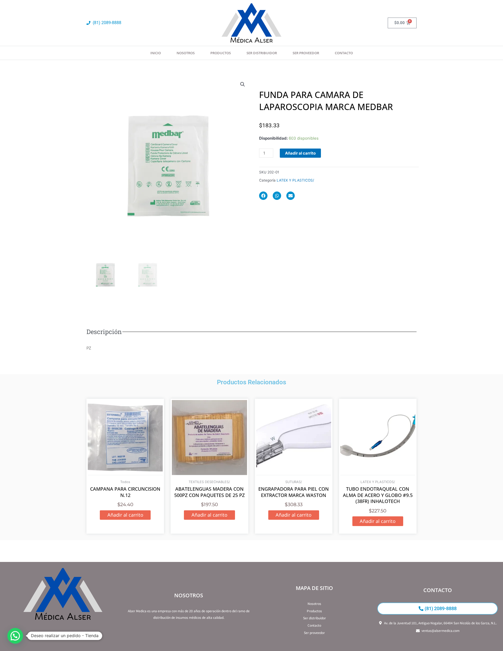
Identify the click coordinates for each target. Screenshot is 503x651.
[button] (242, 84)
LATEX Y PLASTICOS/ (295, 180)
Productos (220, 53)
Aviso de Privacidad (63, 635)
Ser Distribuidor (262, 53)
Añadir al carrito (300, 153)
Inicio (155, 53)
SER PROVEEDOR (306, 53)
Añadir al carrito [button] (125, 515)
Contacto (344, 53)
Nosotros (186, 53)
